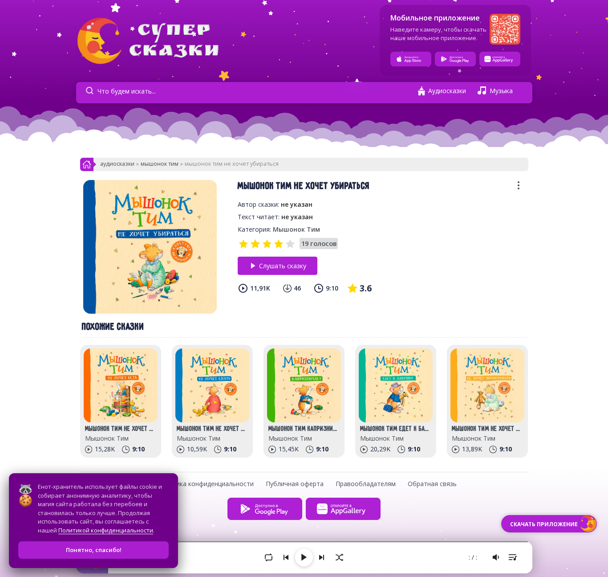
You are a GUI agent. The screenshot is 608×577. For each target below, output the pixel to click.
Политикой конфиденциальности (105, 530)
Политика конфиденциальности (205, 483)
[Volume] (496, 557)
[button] (518, 188)
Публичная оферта (295, 483)
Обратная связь (432, 483)
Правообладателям (366, 483)
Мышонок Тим (159, 164)
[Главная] (86, 167)
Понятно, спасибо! (94, 550)
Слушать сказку (282, 266)
